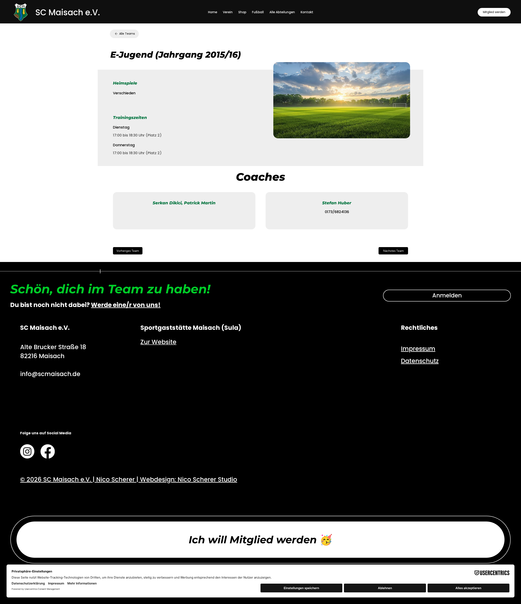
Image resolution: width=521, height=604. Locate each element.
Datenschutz (420, 360)
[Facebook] (47, 451)
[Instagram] (27, 451)
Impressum (418, 348)
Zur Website (158, 342)
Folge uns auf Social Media (45, 433)
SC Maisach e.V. (67, 12)
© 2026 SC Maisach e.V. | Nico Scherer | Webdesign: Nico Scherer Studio (128, 479)
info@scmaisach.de (50, 374)
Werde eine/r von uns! (126, 304)
